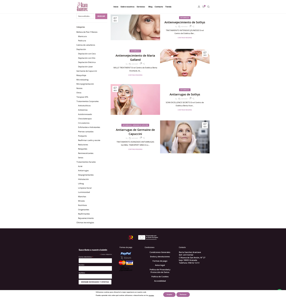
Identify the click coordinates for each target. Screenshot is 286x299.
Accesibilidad (160, 281)
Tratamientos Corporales (87, 101)
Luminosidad (84, 192)
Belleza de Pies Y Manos (86, 32)
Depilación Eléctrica (87, 62)
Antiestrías (83, 110)
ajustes (151, 295)
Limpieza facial (85, 188)
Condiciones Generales (160, 252)
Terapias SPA (82, 97)
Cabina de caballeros (85, 45)
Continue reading (185, 37)
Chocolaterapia (85, 118)
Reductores (83, 144)
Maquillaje (81, 75)
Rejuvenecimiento (86, 218)
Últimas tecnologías (85, 222)
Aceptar (169, 294)
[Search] (208, 6)
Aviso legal (160, 265)
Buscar (101, 16)
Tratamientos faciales (86, 162)
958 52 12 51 (194, 262)
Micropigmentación (85, 84)
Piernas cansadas (86, 131)
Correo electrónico (86, 257)
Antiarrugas (184, 18)
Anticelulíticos (84, 105)
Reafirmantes (84, 214)
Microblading (82, 79)
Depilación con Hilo (86, 58)
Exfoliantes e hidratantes (89, 127)
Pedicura (82, 40)
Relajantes (82, 149)
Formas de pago (159, 261)
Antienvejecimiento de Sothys (184, 22)
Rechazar (183, 294)
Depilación (81, 49)
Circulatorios (83, 123)
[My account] (199, 6)
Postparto (82, 136)
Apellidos (82, 273)
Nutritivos (82, 205)
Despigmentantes (86, 175)
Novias (79, 88)
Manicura (82, 36)
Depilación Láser (85, 66)
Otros (78, 92)
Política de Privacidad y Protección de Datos (160, 270)
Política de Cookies (160, 276)
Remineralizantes (85, 153)
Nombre (81, 265)
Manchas (82, 196)
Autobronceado (85, 114)
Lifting (81, 183)
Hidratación (83, 179)
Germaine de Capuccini (140, 125)
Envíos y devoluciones (160, 256)
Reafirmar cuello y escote (89, 140)
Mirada (81, 201)
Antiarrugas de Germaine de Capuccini (135, 132)
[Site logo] (82, 6)
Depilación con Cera (87, 53)
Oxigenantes (83, 209)
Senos (80, 157)
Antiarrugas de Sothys (185, 94)
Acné (80, 166)
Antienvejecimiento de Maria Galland (135, 57)
